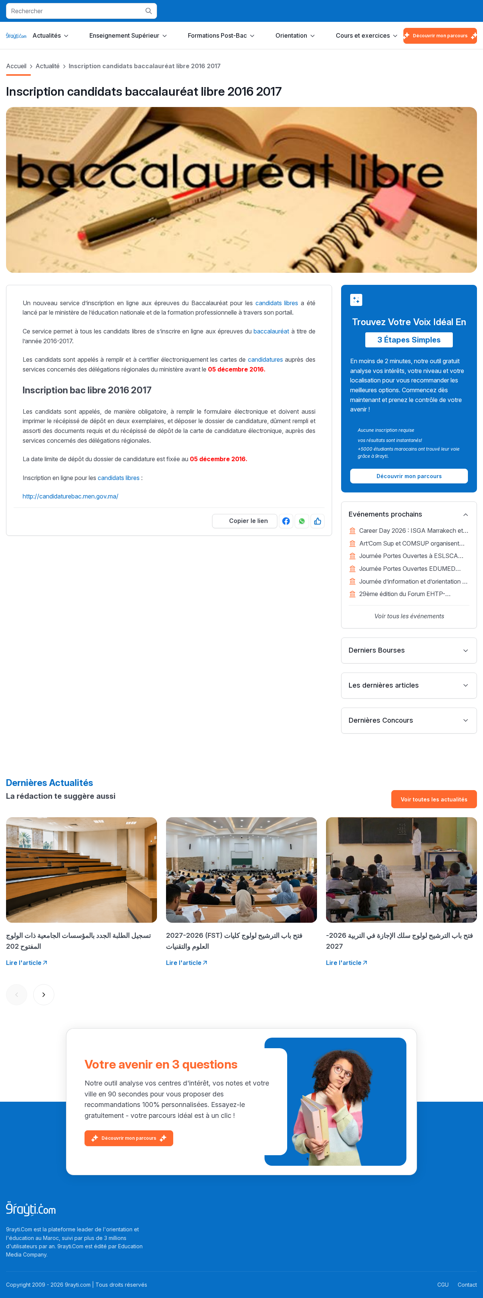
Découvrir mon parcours (440, 35)
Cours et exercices (363, 35)
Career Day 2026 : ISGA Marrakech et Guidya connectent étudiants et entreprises (411, 531)
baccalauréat (271, 331)
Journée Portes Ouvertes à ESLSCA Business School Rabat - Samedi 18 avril (414, 556)
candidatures (265, 359)
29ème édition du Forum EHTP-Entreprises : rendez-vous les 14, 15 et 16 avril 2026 (410, 594)
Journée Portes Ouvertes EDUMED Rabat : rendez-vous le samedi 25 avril (411, 569)
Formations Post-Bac (217, 35)
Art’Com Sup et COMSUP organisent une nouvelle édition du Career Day (409, 544)
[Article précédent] (16, 994)
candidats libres (276, 303)
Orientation (291, 35)
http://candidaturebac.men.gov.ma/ (70, 496)
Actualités (46, 35)
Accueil (16, 66)
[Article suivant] (43, 994)
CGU (443, 1284)
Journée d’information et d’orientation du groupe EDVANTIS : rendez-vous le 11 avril (414, 582)
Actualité (47, 66)
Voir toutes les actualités (434, 799)
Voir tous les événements (409, 616)
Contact (467, 1284)
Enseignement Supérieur (124, 35)
